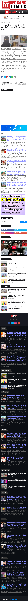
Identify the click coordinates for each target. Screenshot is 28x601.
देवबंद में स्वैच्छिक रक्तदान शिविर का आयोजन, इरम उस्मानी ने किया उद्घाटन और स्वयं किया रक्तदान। (16, 407)
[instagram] (7, 233)
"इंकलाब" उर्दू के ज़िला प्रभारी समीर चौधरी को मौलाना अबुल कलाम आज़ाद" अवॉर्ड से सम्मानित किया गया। (16, 162)
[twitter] (20, 230)
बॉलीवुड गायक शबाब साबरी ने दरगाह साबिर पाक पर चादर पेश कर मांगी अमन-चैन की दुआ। (17, 474)
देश (4, 21)
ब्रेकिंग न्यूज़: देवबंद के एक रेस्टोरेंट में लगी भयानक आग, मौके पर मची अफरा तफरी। (16, 508)
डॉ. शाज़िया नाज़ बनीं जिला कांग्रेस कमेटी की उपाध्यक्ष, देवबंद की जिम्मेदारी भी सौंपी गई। (16, 346)
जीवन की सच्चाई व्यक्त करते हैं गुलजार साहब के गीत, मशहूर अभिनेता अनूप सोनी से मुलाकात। (16, 535)
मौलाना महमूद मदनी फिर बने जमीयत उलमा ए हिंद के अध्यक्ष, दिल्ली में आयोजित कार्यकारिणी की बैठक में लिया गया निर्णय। (16, 173)
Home (2, 21)
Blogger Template (14, 599)
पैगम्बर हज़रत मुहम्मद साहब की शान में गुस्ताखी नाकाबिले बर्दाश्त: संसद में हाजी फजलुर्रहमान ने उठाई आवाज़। (16, 498)
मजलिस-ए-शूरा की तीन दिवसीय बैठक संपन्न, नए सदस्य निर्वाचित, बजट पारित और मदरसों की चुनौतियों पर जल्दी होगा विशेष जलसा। (16, 185)
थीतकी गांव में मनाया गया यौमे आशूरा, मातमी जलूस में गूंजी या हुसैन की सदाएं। (16, 417)
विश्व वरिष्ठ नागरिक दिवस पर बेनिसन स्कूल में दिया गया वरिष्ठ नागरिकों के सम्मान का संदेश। (17, 262)
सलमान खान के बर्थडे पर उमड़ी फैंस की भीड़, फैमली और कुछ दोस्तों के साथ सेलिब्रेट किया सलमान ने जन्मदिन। (16, 546)
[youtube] (20, 233)
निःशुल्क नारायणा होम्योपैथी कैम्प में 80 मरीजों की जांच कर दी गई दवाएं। (16, 396)
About (13, 598)
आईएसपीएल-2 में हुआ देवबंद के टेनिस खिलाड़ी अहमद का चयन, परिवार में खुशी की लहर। (16, 563)
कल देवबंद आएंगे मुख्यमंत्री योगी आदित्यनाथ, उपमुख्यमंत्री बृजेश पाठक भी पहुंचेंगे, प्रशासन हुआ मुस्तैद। (16, 150)
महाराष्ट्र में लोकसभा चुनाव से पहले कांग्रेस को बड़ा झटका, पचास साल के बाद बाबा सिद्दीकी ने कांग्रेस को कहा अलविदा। (16, 524)
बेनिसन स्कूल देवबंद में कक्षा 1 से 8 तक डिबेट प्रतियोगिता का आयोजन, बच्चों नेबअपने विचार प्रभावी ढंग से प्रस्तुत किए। (17, 280)
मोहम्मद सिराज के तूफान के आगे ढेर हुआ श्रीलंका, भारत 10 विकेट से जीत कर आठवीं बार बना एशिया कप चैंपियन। (16, 586)
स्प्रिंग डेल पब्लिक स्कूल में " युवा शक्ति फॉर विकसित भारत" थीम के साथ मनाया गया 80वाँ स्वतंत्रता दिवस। (17, 274)
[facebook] (7, 230)
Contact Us (18, 598)
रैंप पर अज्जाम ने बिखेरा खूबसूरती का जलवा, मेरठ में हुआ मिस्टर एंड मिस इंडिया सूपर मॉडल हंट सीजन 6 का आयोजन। (17, 480)
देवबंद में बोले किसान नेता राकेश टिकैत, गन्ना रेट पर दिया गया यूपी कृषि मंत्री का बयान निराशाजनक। (16, 459)
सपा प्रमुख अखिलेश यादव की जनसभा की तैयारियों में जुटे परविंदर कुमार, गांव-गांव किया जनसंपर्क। (16, 268)
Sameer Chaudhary (6, 32)
